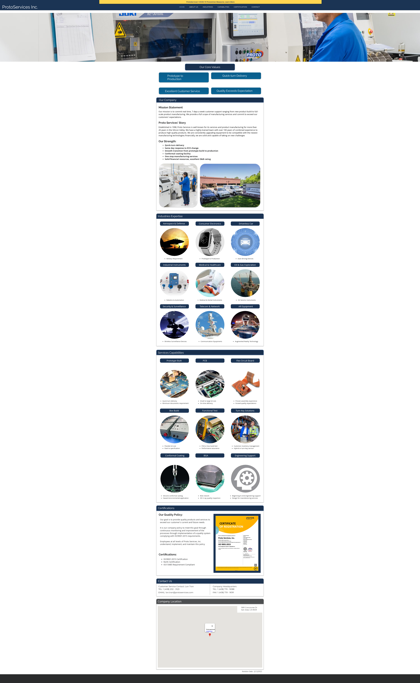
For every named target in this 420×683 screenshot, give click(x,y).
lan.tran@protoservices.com (179, 592)
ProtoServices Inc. (20, 7)
